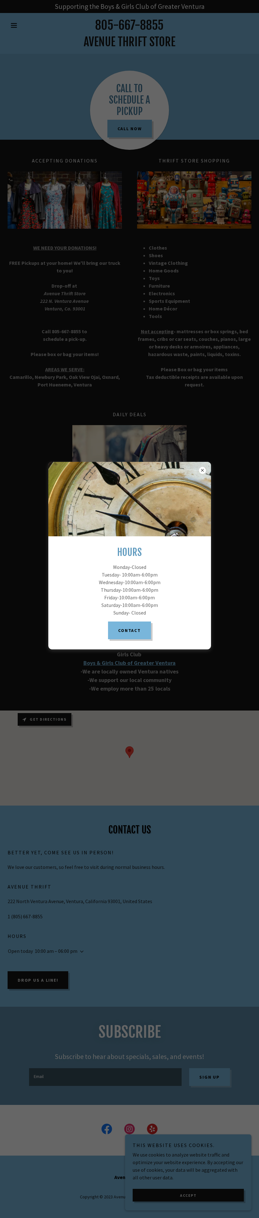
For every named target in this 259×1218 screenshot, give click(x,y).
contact (129, 630)
